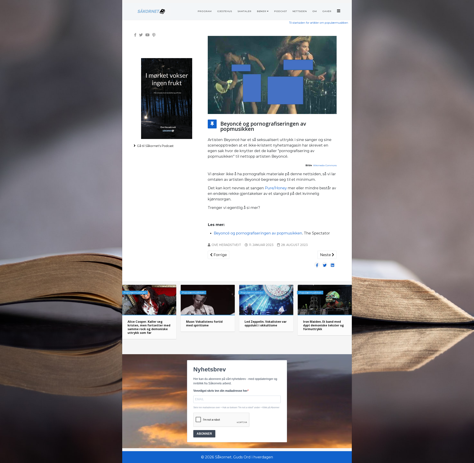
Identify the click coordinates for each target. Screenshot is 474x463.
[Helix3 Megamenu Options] (338, 11)
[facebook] (135, 35)
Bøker (261, 11)
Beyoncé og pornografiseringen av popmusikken (258, 233)
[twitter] (141, 35)
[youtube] (147, 35)
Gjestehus (224, 11)
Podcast (280, 11)
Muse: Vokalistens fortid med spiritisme (204, 323)
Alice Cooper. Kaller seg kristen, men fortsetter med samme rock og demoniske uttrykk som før (149, 327)
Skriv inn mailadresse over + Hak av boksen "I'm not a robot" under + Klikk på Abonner (236, 407)
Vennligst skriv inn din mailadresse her (220, 390)
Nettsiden (300, 11)
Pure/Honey (276, 188)
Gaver (326, 11)
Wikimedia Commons (325, 165)
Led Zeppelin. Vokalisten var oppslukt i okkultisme (266, 323)
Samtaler (244, 11)
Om (314, 11)
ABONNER (204, 433)
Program (205, 11)
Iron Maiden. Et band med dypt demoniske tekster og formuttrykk (323, 325)
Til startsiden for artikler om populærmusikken (318, 22)
